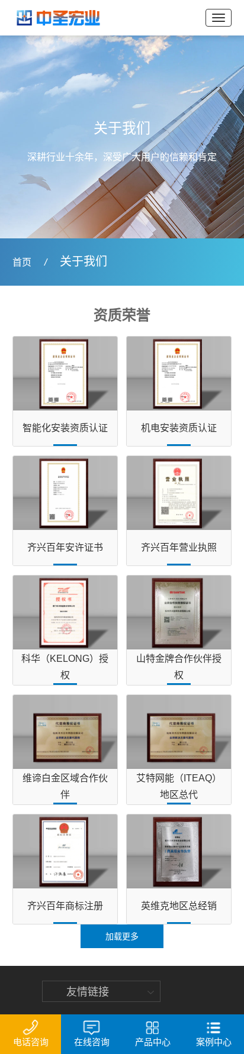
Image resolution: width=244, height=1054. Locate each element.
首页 (21, 262)
